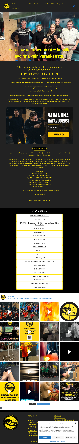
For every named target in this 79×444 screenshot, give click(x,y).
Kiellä (58, 437)
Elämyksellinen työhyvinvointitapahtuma (39, 262)
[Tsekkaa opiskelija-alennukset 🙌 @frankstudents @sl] (49, 331)
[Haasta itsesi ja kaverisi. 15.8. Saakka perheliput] (49, 311)
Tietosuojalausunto (61, 441)
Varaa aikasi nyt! (39, 148)
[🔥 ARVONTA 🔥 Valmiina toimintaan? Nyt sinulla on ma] (9, 331)
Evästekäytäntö (53, 441)
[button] (76, 423)
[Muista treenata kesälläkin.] (9, 371)
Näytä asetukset (70, 437)
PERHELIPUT (39, 254)
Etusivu (14, 4)
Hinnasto (21, 4)
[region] (39, 36)
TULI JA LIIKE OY (33, 4)
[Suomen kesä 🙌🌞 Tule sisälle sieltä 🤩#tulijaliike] (29, 331)
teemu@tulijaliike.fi (34, 435)
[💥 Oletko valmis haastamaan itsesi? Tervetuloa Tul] (49, 351)
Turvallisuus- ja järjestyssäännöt (64, 420)
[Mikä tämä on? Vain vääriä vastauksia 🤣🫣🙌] (9, 351)
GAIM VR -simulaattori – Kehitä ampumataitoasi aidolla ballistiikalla (39, 224)
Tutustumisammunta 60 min (39, 276)
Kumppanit (60, 4)
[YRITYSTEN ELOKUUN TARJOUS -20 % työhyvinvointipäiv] (9, 311)
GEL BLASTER (39, 240)
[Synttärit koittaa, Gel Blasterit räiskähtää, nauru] (29, 391)
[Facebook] (74, 6)
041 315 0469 (32, 431)
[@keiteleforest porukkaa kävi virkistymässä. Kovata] (49, 371)
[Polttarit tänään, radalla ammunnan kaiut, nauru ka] (49, 391)
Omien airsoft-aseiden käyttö (39, 284)
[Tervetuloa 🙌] (29, 371)
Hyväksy (45, 437)
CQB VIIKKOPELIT (39, 247)
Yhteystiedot (15, 8)
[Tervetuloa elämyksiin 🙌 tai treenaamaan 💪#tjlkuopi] (9, 391)
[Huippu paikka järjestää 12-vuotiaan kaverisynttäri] (29, 311)
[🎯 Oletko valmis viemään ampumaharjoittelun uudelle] (29, 351)
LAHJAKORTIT (39, 232)
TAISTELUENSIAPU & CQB (39, 216)
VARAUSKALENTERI (48, 4)
